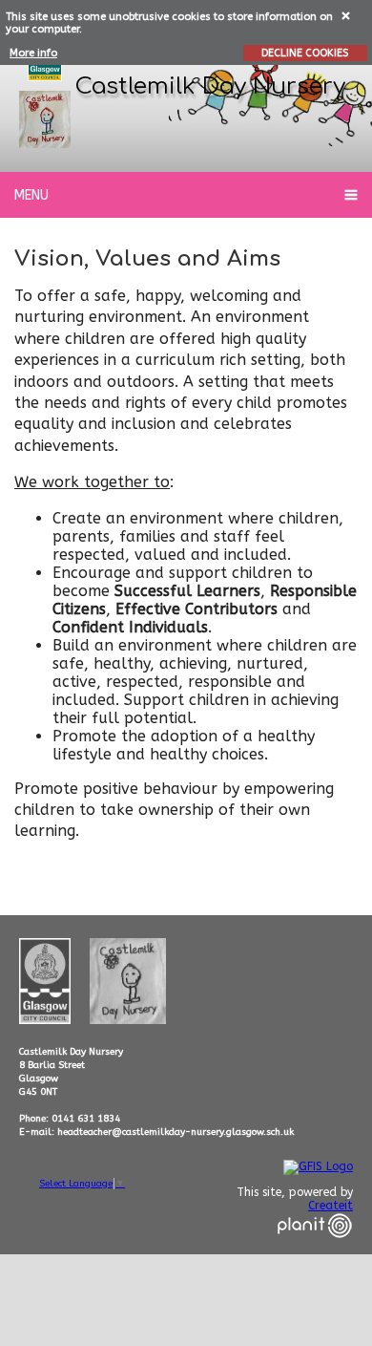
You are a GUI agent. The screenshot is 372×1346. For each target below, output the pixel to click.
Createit (330, 1205)
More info (33, 53)
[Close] (347, 15)
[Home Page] (45, 119)
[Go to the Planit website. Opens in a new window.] (315, 1249)
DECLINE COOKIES (304, 53)
